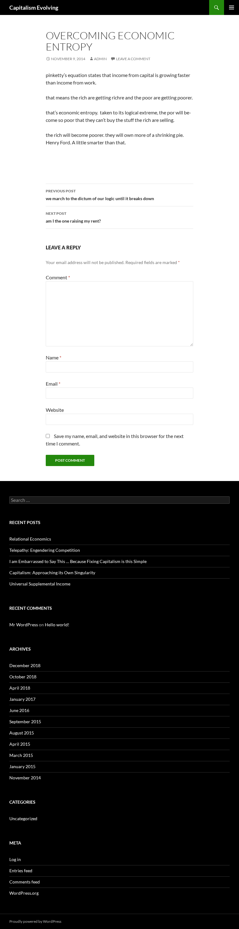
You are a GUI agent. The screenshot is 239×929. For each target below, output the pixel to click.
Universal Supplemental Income (39, 583)
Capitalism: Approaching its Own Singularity (52, 572)
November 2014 (25, 777)
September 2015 (25, 721)
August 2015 (21, 732)
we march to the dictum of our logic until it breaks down (100, 195)
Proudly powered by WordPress (35, 921)
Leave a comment (133, 58)
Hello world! (57, 624)
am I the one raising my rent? (73, 217)
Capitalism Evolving (33, 7)
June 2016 (19, 710)
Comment (58, 277)
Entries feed (20, 870)
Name (53, 357)
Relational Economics (30, 539)
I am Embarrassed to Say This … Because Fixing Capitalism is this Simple (78, 561)
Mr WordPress (23, 624)
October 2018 (22, 676)
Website (55, 410)
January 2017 (22, 699)
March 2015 (21, 755)
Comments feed (24, 881)
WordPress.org (24, 893)
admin (100, 58)
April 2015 (19, 744)
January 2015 (22, 766)
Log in (15, 859)
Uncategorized (23, 818)
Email (53, 384)
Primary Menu (231, 7)
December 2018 (24, 665)
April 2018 (19, 688)
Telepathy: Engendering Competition (44, 550)
